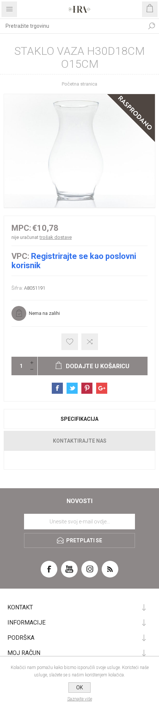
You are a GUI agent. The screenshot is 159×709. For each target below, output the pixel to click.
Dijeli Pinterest (86, 388)
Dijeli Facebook (57, 388)
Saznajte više (79, 699)
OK (79, 687)
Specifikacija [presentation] (79, 419)
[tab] (79, 419)
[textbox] (72, 26)
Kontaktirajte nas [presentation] (79, 441)
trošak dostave (56, 237)
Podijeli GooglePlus (101, 388)
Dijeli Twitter (72, 388)
